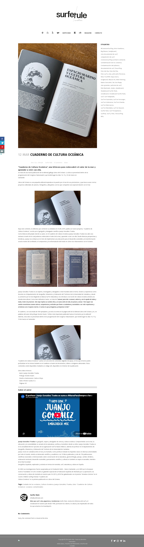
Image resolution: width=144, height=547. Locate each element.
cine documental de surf (109, 54)
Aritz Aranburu (119, 48)
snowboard (105, 94)
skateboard (120, 88)
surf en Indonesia (107, 102)
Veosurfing (119, 113)
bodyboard (112, 51)
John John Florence (118, 74)
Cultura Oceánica (47, 484)
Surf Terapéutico (115, 111)
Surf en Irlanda (119, 102)
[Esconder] (1, 154)
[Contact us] (2, 151)
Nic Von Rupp (117, 82)
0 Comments (58, 162)
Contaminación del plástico (110, 65)
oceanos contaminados (34, 487)
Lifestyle (40, 162)
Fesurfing (118, 68)
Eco (35, 162)
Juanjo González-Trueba (63, 484)
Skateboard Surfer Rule (109, 91)
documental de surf (107, 68)
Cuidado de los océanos (31, 484)
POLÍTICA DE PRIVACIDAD (72, 544)
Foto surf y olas (106, 74)
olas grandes (105, 85)
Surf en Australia (107, 99)
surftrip (103, 113)
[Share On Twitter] (2, 143)
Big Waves (104, 51)
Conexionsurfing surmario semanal (113, 60)
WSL (102, 116)
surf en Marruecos (107, 105)
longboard (104, 79)
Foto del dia (105, 71)
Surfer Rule (48, 162)
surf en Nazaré (118, 108)
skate (113, 88)
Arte (32, 162)
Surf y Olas (111, 113)
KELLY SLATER (105, 77)
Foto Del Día (114, 71)
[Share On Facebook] (2, 139)
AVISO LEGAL (60, 544)
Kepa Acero (115, 77)
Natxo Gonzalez (106, 82)
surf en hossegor (119, 99)
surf (102, 96)
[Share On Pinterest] (2, 147)
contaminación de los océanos (111, 62)
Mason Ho (112, 79)
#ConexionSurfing (107, 48)
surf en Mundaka (107, 108)
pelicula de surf (116, 85)
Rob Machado (105, 88)
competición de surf (108, 57)
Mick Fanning (120, 79)
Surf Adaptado (110, 96)
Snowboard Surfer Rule (117, 94)
